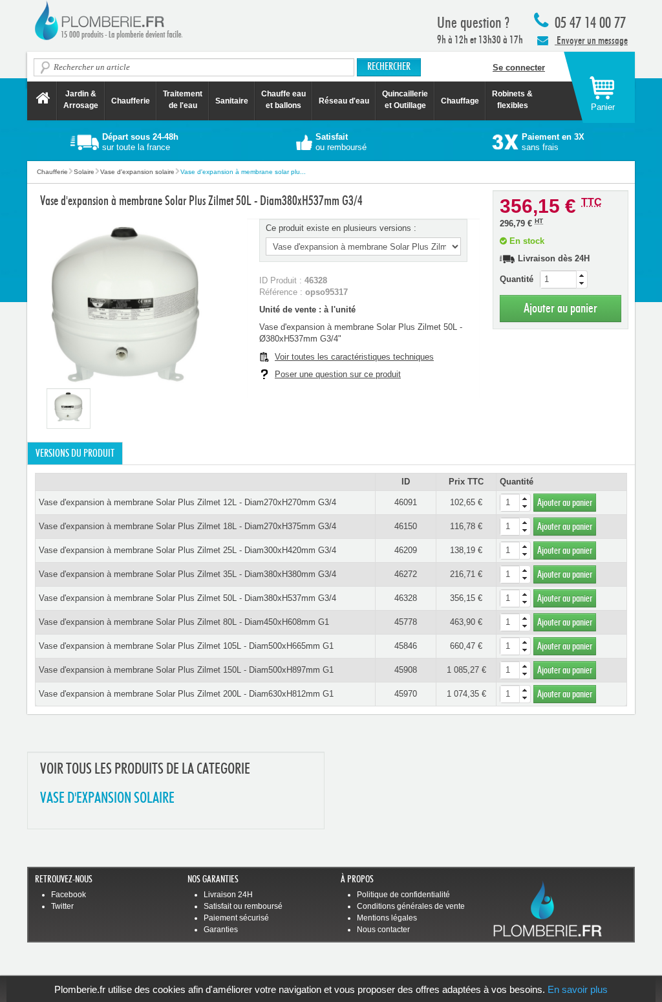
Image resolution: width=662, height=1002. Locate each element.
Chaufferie (130, 100)
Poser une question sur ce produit (338, 374)
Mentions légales (387, 917)
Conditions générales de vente (411, 906)
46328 (405, 598)
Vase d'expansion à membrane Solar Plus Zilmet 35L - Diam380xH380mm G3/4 (187, 574)
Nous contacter (383, 929)
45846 (405, 646)
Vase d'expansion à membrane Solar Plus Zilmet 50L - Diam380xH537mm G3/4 (187, 598)
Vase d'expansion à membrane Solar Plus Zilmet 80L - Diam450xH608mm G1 (184, 622)
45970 (405, 694)
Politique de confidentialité (403, 894)
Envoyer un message (591, 40)
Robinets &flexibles (512, 99)
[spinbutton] (564, 279)
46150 (405, 526)
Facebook (68, 894)
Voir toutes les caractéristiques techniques (354, 357)
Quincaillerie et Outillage (405, 99)
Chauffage (460, 100)
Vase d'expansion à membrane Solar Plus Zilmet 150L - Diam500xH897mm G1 (186, 670)
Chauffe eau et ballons (283, 99)
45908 (405, 670)
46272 (405, 574)
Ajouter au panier (560, 308)
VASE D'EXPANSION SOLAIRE (107, 798)
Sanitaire (231, 100)
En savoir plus (578, 989)
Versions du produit (75, 453)
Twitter (62, 906)
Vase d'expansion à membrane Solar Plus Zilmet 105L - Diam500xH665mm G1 (186, 646)
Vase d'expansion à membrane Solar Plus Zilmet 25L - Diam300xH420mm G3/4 (187, 550)
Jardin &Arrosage (80, 99)
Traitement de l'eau (182, 99)
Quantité (516, 279)
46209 (405, 550)
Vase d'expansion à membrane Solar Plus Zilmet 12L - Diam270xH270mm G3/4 (187, 502)
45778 (405, 622)
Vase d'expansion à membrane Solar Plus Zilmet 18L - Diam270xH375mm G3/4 (187, 526)
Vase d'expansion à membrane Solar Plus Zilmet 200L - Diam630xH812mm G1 (186, 694)
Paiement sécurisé (236, 917)
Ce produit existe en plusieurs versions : (341, 228)
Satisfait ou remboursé (243, 906)
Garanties (221, 929)
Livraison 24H (228, 894)
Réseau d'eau (344, 100)
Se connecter (519, 67)
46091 (405, 502)
